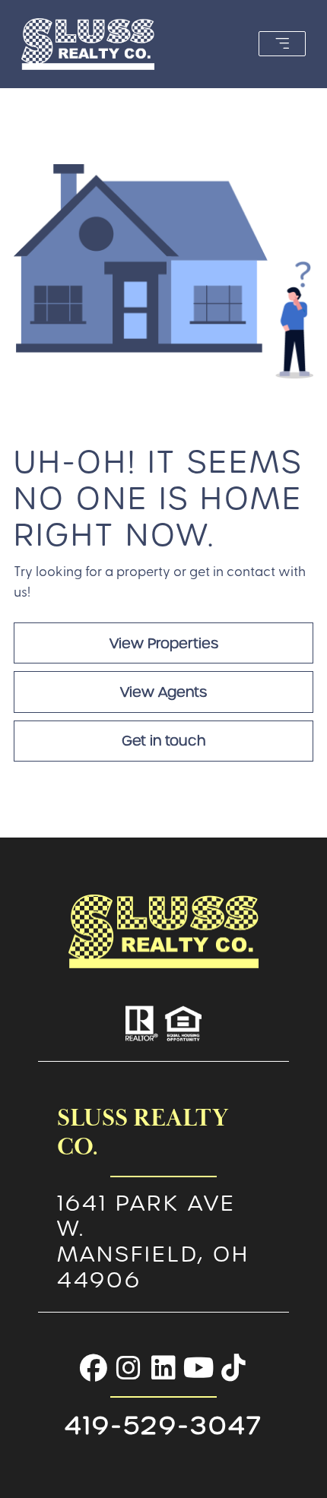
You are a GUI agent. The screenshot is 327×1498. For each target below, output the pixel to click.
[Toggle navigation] (282, 43)
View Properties (164, 643)
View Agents (163, 692)
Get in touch (163, 740)
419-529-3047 (164, 1425)
